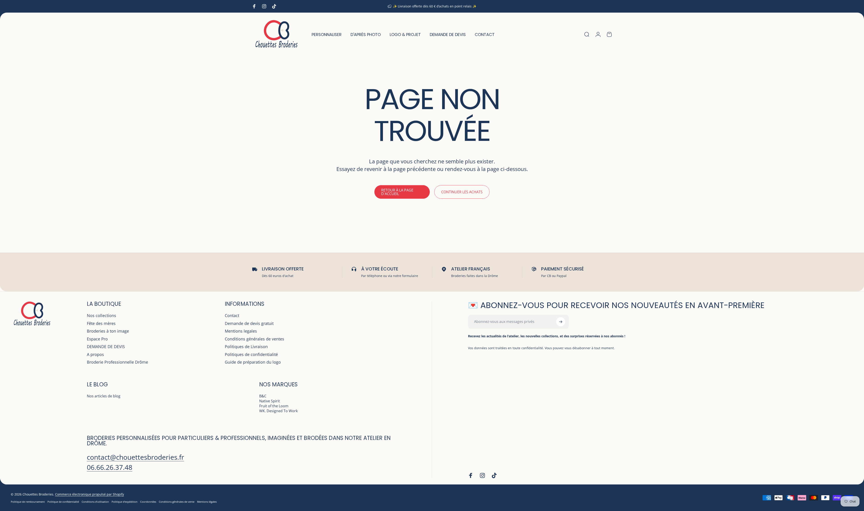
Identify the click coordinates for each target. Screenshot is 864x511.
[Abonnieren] (560, 321)
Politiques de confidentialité (251, 354)
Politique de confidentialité (63, 501)
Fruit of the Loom (273, 405)
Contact (232, 315)
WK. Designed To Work (278, 410)
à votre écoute (379, 269)
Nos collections (101, 315)
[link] (135, 457)
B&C (262, 396)
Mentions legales (241, 331)
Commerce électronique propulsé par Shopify (89, 494)
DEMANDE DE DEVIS (106, 346)
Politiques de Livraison (246, 346)
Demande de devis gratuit (249, 323)
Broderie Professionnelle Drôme (117, 362)
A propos (95, 354)
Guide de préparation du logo (253, 362)
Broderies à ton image (108, 331)
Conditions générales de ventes (254, 339)
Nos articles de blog (103, 396)
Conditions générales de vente (176, 501)
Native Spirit (269, 400)
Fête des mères (101, 323)
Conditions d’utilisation (95, 501)
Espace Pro (97, 339)
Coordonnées (148, 501)
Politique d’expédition (124, 501)
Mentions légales (207, 501)
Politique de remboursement (28, 501)
